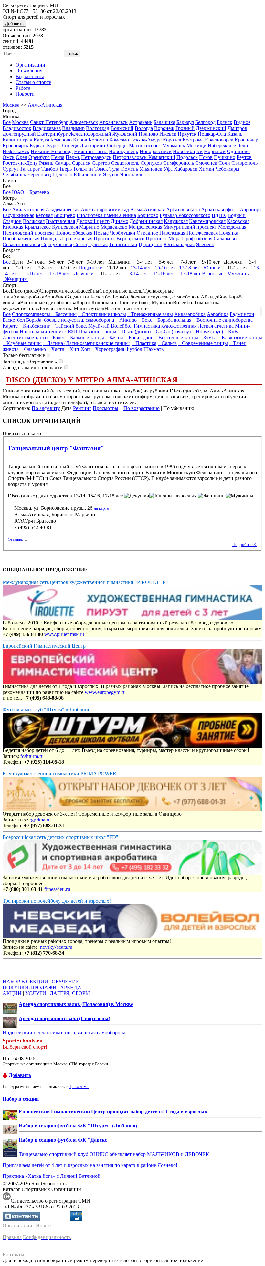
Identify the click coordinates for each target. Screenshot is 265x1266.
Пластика (144, 343)
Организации (30, 65)
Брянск (224, 122)
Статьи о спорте (33, 82)
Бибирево (64, 215)
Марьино (89, 227)
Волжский (122, 128)
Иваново (148, 134)
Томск (101, 169)
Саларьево (225, 238)
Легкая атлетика (216, 326)
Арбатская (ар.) (183, 209)
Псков (206, 157)
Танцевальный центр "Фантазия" (56, 448)
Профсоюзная (197, 238)
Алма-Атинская (45, 105)
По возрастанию (141, 408)
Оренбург (39, 157)
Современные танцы (203, 343)
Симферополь (178, 163)
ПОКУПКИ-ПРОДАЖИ (30, 987)
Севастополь (125, 163)
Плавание (89, 331)
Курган (38, 145)
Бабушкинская (18, 215)
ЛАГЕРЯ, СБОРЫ (70, 993)
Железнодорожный (90, 134)
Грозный (185, 128)
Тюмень (129, 169)
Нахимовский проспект (29, 232)
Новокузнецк (123, 151)
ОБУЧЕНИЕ (65, 981)
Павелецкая (172, 232)
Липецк (70, 145)
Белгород (205, 122)
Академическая (63, 209)
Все (7, 122)
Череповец (39, 174)
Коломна (98, 139)
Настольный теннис (42, 331)
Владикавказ (47, 128)
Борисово (147, 215)
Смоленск (206, 163)
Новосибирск (188, 151)
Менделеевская (145, 227)
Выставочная (60, 221)
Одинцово (238, 151)
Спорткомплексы (31, 314)
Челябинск (14, 174)
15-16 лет (163, 267)
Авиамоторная (28, 209)
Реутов (244, 157)
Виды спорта (30, 76)
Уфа (168, 169)
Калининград (17, 139)
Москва (11, 105)
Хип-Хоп (78, 349)
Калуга (41, 139)
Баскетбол (14, 320)
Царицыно (150, 244)
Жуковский (124, 134)
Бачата (114, 337)
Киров (80, 139)
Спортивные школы (102, 314)
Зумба (208, 337)
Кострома (193, 139)
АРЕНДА (70, 987)
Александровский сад (105, 209)
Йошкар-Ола (212, 134)
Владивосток (17, 128)
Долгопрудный (19, 134)
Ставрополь (244, 163)
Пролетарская (77, 238)
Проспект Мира (163, 238)
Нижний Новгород (52, 151)
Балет (57, 337)
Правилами (79, 1086)
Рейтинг (82, 408)
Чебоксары (227, 169)
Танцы (108, 331)
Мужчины (237, 273)
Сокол (80, 244)
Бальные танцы (85, 337)
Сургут (10, 169)
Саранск (81, 163)
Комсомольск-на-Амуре (135, 139)
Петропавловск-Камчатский (144, 157)
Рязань (46, 163)
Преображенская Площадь (32, 238)
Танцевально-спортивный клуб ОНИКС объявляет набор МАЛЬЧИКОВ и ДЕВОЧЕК (114, 1154)
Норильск (215, 151)
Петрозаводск (96, 157)
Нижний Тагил (91, 151)
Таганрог (30, 169)
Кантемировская (207, 221)
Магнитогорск (145, 145)
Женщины (15, 279)
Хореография (107, 349)
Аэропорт (250, 209)
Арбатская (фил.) (219, 209)
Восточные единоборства (223, 320)
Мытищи (196, 145)
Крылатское (38, 227)
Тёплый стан (123, 244)
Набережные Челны (230, 145)
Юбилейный (87, 174)
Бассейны (64, 314)
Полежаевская (202, 232)
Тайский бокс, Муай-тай (80, 326)
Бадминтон (242, 314)
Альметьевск (83, 122)
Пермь (73, 157)
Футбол (133, 349)
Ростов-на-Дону (20, 163)
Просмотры (105, 408)
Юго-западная (179, 244)
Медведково (114, 227)
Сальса (167, 343)
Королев (172, 139)
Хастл (55, 349)
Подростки (91, 267)
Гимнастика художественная (165, 326)
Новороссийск (156, 151)
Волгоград (97, 128)
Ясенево (205, 244)
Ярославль (131, 174)
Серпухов (151, 163)
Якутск (111, 174)
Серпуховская (56, 244)
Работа (23, 88)
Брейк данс (139, 337)
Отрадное (147, 232)
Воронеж (164, 128)
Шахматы (154, 349)
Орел (21, 157)
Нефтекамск (16, 151)
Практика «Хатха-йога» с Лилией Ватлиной (52, 1176)
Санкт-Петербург (49, 122)
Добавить (14, 23)
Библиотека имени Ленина (106, 215)
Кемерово (61, 139)
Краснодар (246, 139)
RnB (231, 331)
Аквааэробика (190, 314)
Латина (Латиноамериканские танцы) (86, 343)
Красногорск (219, 139)
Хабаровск (185, 169)
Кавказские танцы (240, 337)
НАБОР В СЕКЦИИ (25, 981)
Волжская (34, 221)
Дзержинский (211, 128)
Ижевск (167, 134)
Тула (114, 169)
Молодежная (232, 227)
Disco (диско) (134, 331)
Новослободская (74, 232)
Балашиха (164, 122)
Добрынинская (146, 221)
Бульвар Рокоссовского (185, 215)
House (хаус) (207, 331)
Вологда (144, 128)
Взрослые (212, 273)
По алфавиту (46, 408)
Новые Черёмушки (114, 232)
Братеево (37, 192)
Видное (242, 122)
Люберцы (117, 145)
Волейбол (121, 326)
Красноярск (15, 145)
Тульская (98, 244)
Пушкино (224, 157)
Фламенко (33, 349)
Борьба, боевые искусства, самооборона (70, 320)
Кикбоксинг (34, 326)
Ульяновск (150, 169)
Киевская (13, 227)
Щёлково (62, 174)
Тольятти (83, 169)
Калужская (176, 221)
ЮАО (18, 192)
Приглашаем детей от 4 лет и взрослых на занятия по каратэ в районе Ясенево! (90, 1165)
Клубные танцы (22, 343)
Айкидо (126, 320)
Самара (63, 163)
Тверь (65, 169)
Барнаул (185, 122)
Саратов (101, 163)
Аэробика (217, 314)
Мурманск (173, 145)
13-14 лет (139, 267)
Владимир (73, 128)
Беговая (44, 215)
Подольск (187, 157)
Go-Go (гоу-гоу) (171, 331)
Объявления (29, 70)
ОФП (71, 331)
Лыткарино (92, 145)
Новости (25, 94)
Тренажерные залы (150, 314)
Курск (53, 145)
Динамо (119, 221)
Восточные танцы (176, 337)
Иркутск (187, 134)
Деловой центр (93, 221)
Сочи (224, 163)
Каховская (238, 221)
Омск (9, 157)
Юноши (211, 267)
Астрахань (140, 122)
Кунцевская (65, 227)
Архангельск (113, 122)
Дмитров (237, 128)
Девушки (82, 273)
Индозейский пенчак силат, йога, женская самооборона (64, 1032)
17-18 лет (187, 267)
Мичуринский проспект (190, 227)
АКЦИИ (12, 993)
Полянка (228, 232)
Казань (234, 134)
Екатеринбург (52, 134)
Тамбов (49, 169)
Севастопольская (21, 244)
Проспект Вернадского (119, 238)
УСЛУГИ (35, 993)
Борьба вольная (172, 320)
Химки (206, 169)
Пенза (57, 157)
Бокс (145, 320)
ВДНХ (219, 215)
